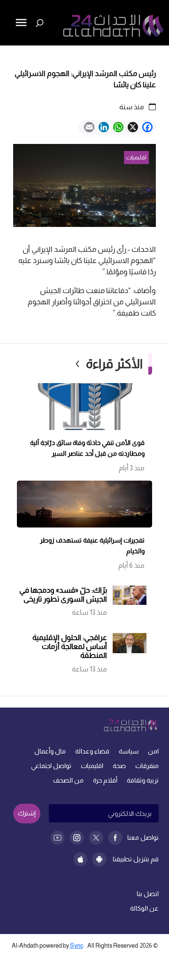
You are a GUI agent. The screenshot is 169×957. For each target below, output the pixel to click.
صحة (119, 765)
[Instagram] (76, 837)
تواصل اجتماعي (51, 765)
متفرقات (147, 765)
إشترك (27, 813)
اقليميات (92, 765)
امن (153, 751)
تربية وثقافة (143, 780)
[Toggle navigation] (8, 54)
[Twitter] (96, 837)
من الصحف (68, 780)
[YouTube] (57, 837)
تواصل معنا (143, 837)
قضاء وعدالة (92, 751)
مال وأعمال (50, 751)
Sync (76, 945)
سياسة (128, 751)
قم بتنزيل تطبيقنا (136, 859)
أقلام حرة (105, 780)
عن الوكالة (144, 908)
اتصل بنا (148, 893)
